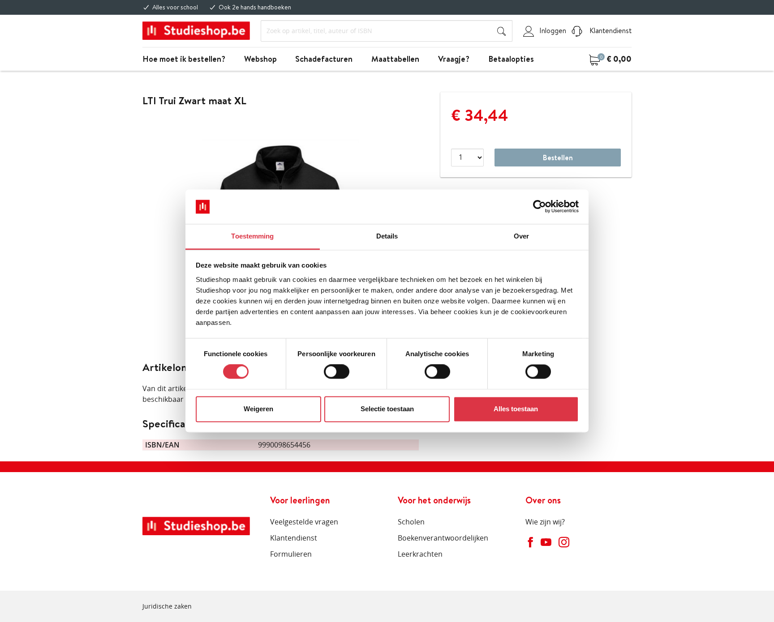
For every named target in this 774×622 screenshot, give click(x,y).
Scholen (411, 522)
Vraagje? (453, 58)
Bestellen (558, 157)
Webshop (260, 58)
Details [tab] (387, 236)
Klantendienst (610, 30)
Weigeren (258, 409)
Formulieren (291, 554)
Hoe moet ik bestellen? (183, 58)
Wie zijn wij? (545, 522)
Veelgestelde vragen (304, 522)
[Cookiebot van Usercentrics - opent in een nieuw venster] (539, 206)
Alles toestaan (516, 409)
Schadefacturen (324, 58)
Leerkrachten (420, 554)
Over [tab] (521, 236)
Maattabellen (395, 58)
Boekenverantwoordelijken (443, 538)
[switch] (336, 372)
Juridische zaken (167, 606)
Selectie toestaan (387, 409)
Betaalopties (511, 58)
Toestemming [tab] (252, 236)
